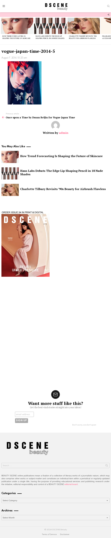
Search (107, 466)
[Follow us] (108, 14)
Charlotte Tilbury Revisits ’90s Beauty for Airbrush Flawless (83, 37)
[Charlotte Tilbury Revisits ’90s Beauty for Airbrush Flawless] (83, 26)
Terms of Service (49, 534)
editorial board (71, 484)
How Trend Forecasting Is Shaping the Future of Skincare (16, 37)
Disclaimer (64, 534)
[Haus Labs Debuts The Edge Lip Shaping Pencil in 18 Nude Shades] (50, 26)
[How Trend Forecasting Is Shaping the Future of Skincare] (17, 26)
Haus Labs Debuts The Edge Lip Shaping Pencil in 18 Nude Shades (50, 37)
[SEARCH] (108, 6)
